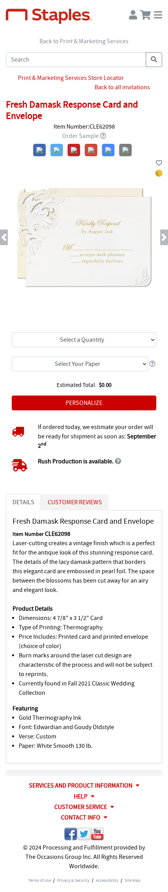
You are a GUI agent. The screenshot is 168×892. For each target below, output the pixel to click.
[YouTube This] (97, 835)
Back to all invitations (122, 87)
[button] (12, 237)
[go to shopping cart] (145, 13)
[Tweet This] (84, 835)
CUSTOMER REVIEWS (75, 502)
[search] (154, 59)
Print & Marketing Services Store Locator (71, 78)
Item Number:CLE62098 (84, 127)
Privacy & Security (73, 880)
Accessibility (107, 880)
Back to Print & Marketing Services (84, 41)
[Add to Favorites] (159, 163)
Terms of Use (39, 880)
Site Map (132, 880)
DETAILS (23, 502)
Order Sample (80, 136)
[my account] (133, 13)
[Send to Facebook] (70, 835)
